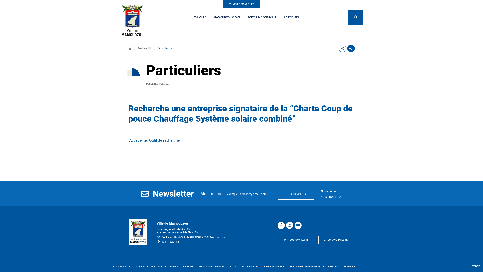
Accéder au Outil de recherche (154, 140)
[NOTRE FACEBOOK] (281, 225)
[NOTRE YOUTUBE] (298, 225)
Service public (145, 48)
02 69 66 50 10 (170, 241)
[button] (355, 17)
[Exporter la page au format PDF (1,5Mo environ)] (342, 48)
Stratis (476, 266)
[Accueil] (130, 48)
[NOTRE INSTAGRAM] (289, 225)
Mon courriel (211, 193)
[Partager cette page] (351, 48)
